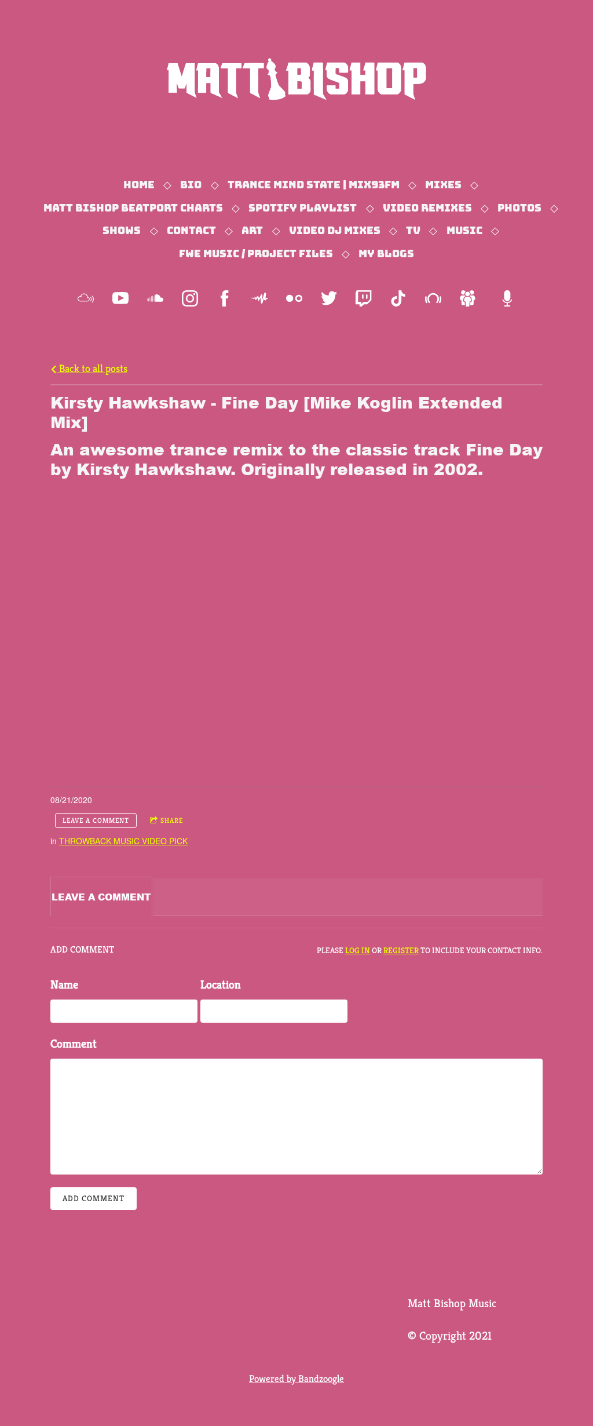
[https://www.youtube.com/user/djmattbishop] (120, 298)
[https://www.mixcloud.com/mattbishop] (86, 298)
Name (64, 985)
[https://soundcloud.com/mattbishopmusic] (155, 298)
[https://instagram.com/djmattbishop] (190, 298)
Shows (122, 230)
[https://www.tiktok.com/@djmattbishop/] (398, 298)
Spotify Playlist (302, 208)
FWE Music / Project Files (256, 254)
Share (171, 820)
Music (464, 230)
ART (252, 230)
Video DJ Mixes (334, 230)
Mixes (443, 185)
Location (220, 985)
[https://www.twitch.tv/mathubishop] (364, 298)
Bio (191, 185)
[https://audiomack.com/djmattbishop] (259, 298)
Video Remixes (427, 208)
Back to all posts (92, 368)
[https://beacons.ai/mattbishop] (507, 298)
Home (139, 185)
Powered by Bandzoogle (296, 1379)
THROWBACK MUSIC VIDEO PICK (123, 841)
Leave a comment (96, 820)
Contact (191, 230)
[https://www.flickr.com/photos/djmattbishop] (294, 298)
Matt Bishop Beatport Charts (133, 208)
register (401, 950)
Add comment (94, 1198)
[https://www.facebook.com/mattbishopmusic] (225, 298)
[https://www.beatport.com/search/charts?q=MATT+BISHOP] (433, 298)
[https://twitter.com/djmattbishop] (329, 298)
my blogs (386, 254)
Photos (519, 208)
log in (357, 950)
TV (413, 230)
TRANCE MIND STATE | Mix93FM (314, 185)
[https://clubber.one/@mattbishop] (468, 298)
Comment (73, 1044)
